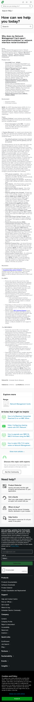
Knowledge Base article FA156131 (12, 270)
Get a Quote (5, 605)
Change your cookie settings (17, 693)
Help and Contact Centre (9, 599)
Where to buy (5, 607)
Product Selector (6, 588)
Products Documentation (9, 582)
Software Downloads (8, 585)
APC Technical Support (20, 310)
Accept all (17, 698)
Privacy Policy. (15, 546)
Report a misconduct (8, 624)
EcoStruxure (5, 641)
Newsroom (4, 630)
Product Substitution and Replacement (13, 590)
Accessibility (5, 627)
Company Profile (6, 621)
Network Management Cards (20, 404)
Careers (4, 619)
